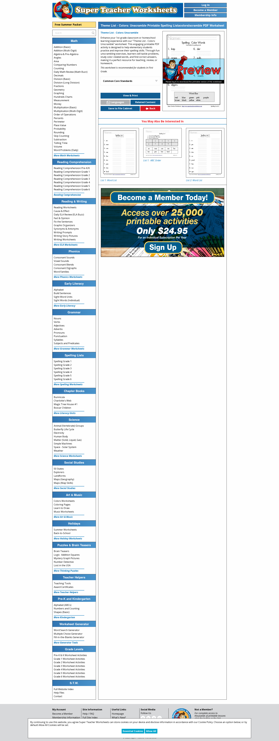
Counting (59, 68)
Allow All (151, 731)
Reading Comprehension (67, 194)
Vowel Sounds (61, 261)
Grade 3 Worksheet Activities (69, 666)
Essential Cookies (133, 731)
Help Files (59, 692)
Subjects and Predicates (66, 343)
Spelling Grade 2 (62, 365)
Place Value (60, 125)
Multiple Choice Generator (68, 633)
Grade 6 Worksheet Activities (69, 676)
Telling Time (60, 143)
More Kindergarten (64, 617)
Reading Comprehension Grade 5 (72, 186)
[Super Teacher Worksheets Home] (117, 9)
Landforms (60, 475)
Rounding (59, 132)
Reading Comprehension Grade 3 (72, 178)
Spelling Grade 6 (62, 379)
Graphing (59, 93)
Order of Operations (65, 114)
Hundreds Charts (63, 96)
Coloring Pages (62, 504)
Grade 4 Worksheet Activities (69, 669)
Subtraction (60, 139)
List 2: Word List (194, 180)
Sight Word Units (63, 296)
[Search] (93, 32)
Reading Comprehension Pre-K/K (72, 168)
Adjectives (59, 325)
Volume (58, 146)
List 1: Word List (109, 180)
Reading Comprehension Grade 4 (72, 182)
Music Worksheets (64, 511)
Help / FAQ (88, 713)
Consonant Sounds (64, 257)
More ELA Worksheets (66, 244)
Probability (60, 128)
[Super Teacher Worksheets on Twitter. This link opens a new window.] (148, 717)
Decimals (59, 75)
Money (57, 104)
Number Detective (64, 561)
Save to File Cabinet (120, 108)
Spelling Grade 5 (62, 375)
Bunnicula (59, 397)
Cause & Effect (61, 211)
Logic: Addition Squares (67, 554)
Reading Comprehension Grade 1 (72, 171)
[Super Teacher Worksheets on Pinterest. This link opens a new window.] (154, 717)
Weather (58, 450)
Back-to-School (62, 533)
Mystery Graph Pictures (66, 558)
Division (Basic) (62, 79)
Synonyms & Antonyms (66, 228)
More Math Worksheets (67, 155)
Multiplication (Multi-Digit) (68, 111)
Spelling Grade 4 (62, 372)
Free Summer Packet (68, 24)
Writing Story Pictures (66, 235)
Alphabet (59, 289)
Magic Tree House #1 (65, 404)
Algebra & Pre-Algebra (66, 54)
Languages (117, 102)
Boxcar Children (62, 407)
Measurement (61, 100)
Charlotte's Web (62, 400)
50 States (59, 468)
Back (152, 108)
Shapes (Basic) (61, 612)
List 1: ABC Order (152, 160)
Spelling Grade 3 (62, 368)
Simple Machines (63, 443)
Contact (58, 696)
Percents (58, 118)
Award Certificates (63, 587)
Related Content (145, 102)
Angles (57, 57)
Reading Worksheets (65, 207)
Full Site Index (90, 717)
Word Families (61, 271)
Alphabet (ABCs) (62, 605)
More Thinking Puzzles (66, 570)
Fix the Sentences (63, 221)
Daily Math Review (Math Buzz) (70, 71)
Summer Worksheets (65, 529)
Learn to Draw (61, 508)
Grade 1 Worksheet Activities (69, 658)
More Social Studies (64, 488)
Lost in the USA (62, 565)
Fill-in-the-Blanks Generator (69, 637)
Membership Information (66, 717)
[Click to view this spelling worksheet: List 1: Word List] (120, 153)
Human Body (61, 436)
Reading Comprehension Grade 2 (72, 175)
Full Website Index (64, 689)
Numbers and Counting (66, 608)
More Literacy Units (65, 413)
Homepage (118, 713)
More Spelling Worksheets (68, 384)
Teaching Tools (62, 583)
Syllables (58, 339)
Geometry (59, 89)
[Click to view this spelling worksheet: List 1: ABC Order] (162, 143)
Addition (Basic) (62, 47)
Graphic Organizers (64, 225)
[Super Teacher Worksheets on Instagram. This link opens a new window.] (159, 717)
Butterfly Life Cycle (64, 429)
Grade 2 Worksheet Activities (69, 662)
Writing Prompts (63, 232)
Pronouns (59, 332)
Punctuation (60, 336)
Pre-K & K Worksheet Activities (70, 655)
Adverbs (58, 329)
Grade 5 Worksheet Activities (69, 673)
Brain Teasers (61, 551)
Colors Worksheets (64, 501)
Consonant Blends (64, 264)
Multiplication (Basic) (65, 107)
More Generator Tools (66, 642)
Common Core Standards (117, 81)
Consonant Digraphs (65, 268)
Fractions (59, 86)
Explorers (59, 472)
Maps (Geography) (64, 479)
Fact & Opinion (62, 218)
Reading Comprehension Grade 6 (72, 189)
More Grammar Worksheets (69, 348)
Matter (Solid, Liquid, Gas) (68, 440)
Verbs (57, 322)
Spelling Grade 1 (62, 361)
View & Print (130, 95)
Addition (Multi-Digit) (65, 50)
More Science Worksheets (68, 456)
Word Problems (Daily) (66, 150)
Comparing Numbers (65, 64)
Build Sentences (62, 293)
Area (56, 61)
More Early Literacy (64, 305)
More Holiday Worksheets (68, 538)
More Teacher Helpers (66, 592)
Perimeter (59, 121)
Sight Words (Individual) (67, 300)
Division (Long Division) (66, 82)
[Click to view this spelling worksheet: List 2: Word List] (205, 153)
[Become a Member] (162, 222)
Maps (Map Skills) (63, 483)
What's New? (119, 717)
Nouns (57, 318)
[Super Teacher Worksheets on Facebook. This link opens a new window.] (143, 717)
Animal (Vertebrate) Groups (69, 425)
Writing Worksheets (65, 239)
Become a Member (62, 713)
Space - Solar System (65, 447)
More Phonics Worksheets (68, 277)
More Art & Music (63, 516)
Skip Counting (61, 135)
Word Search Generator (67, 630)
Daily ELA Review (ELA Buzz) (69, 214)
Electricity (59, 432)
